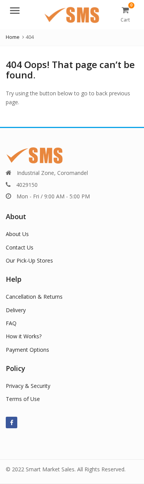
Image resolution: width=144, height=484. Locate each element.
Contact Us (19, 247)
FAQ (11, 323)
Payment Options (27, 349)
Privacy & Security (28, 385)
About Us (17, 234)
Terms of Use (23, 399)
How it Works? (23, 336)
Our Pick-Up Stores (29, 260)
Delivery (16, 310)
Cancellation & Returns (34, 296)
